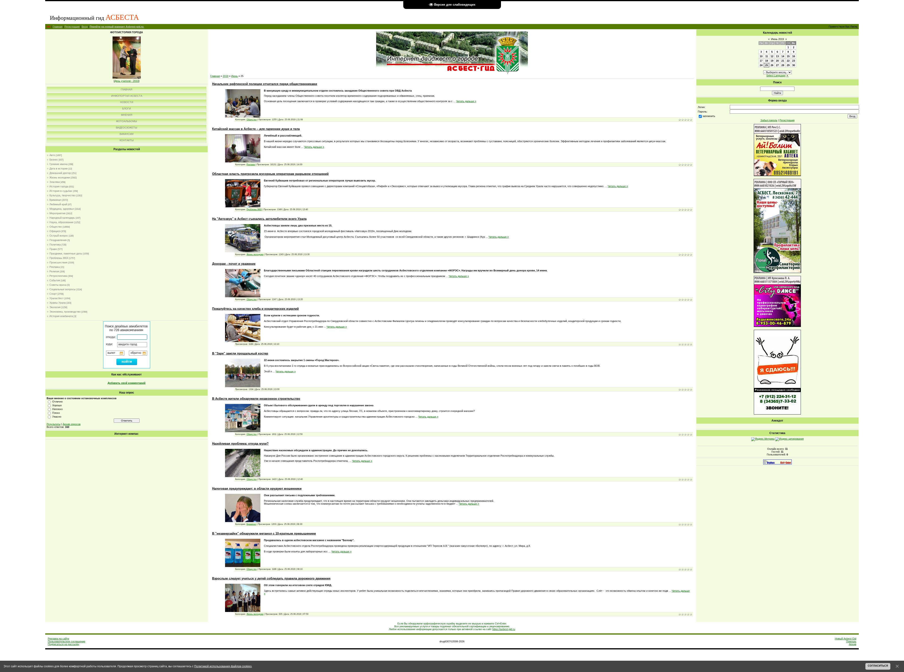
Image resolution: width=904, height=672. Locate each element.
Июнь (234, 76)
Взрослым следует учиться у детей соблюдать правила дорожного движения (271, 578)
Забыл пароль (768, 120)
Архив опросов (72, 424)
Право (53, 249)
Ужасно (56, 416)
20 (777, 60)
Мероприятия (57, 213)
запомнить (708, 116)
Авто (52, 155)
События (54, 280)
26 (772, 65)
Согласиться (878, 665)
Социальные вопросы (62, 289)
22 (788, 60)
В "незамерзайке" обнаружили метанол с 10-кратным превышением (264, 533)
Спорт (53, 293)
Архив (852, 644)
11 (766, 56)
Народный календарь (62, 217)
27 (777, 65)
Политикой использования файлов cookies (223, 666)
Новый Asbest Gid (845, 638)
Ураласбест (56, 298)
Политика (55, 244)
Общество (55, 226)
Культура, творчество (62, 195)
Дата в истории (58, 168)
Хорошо (57, 405)
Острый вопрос (58, 235)
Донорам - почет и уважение (233, 264)
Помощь (851, 641)
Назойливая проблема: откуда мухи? (240, 443)
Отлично (57, 401)
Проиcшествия (58, 262)
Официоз (55, 231)
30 (793, 65)
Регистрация (72, 26)
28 (782, 65)
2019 (225, 76)
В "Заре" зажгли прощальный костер (240, 353)
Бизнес (53, 159)
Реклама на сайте (58, 638)
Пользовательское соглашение (66, 641)
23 (793, 60)
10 (761, 56)
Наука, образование (61, 222)
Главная (57, 26)
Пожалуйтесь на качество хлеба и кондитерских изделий (255, 308)
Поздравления (58, 240)
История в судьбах (60, 190)
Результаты (54, 424)
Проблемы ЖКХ (58, 258)
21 (782, 60)
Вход (85, 26)
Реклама (54, 267)
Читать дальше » (466, 101)
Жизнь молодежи (59, 177)
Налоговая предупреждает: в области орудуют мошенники (257, 488)
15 (788, 56)
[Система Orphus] (777, 463)
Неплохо (57, 409)
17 (761, 60)
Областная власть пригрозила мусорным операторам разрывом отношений (270, 174)
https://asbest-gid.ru (503, 629)
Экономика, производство (65, 311)
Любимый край (58, 204)
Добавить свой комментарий (126, 383)
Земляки (54, 182)
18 (766, 60)
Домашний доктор (60, 173)
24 (761, 65)
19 (772, 60)
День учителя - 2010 (126, 81)
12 (772, 56)
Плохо (56, 412)
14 (782, 56)
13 (777, 56)
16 (793, 56)
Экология (55, 307)
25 (766, 65)
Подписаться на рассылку (63, 644)
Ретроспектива (58, 275)
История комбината (61, 316)
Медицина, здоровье (61, 208)
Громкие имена (58, 164)
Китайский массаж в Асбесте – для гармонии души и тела (256, 129)
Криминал (55, 199)
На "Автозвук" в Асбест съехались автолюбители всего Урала (259, 219)
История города (58, 186)
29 (788, 65)
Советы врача (57, 284)
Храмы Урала (57, 302)
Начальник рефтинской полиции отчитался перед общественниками (264, 84)
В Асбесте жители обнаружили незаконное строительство (256, 398)
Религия (54, 271)
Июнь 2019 (777, 39)
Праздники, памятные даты (65, 253)
